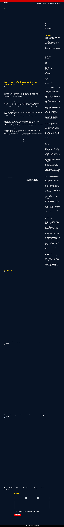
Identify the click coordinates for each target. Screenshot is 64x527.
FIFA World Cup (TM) (48, 59)
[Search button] (59, 32)
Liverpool (46, 66)
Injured (46, 62)
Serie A (46, 74)
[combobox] (51, 32)
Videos (48, 3)
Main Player (47, 67)
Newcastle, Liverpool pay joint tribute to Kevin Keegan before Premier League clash (26, 415)
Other (17, 86)
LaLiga (46, 63)
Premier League (47, 73)
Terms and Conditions (38, 522)
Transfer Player (47, 78)
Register (58, 0)
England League (48, 56)
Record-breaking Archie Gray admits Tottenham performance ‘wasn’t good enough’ (51, 196)
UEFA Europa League (48, 82)
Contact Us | (28, 522)
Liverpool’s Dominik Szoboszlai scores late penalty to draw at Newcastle (23, 342)
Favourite (52, 3)
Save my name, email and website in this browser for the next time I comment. (27, 511)
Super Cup (47, 77)
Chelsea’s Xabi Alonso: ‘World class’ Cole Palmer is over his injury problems (24, 487)
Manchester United (48, 68)
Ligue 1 (46, 64)
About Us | (24, 522)
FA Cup (46, 57)
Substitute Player (48, 75)
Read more (54, 119)
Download (58, 3)
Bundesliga (47, 54)
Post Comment (17, 514)
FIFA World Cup (47, 58)
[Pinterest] (23, 140)
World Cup (47, 83)
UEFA (46, 79)
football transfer (48, 61)
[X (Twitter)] (23, 139)
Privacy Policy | (32, 522)
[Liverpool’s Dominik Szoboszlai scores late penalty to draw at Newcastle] (32, 306)
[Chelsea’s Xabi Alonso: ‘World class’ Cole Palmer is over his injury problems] (32, 452)
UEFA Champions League (49, 80)
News (44, 3)
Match (39, 3)
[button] (52, 23)
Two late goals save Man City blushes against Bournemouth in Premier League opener (52, 46)
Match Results (47, 69)
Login (55, 0)
